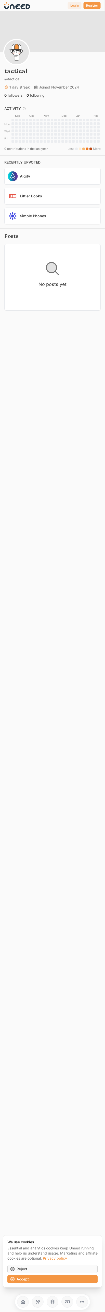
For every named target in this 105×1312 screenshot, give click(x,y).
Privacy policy (55, 1258)
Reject (22, 1269)
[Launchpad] (23, 1302)
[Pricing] (67, 1302)
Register (92, 5)
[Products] (52, 1302)
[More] (82, 1302)
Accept (23, 1279)
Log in (74, 5)
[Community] (38, 1302)
